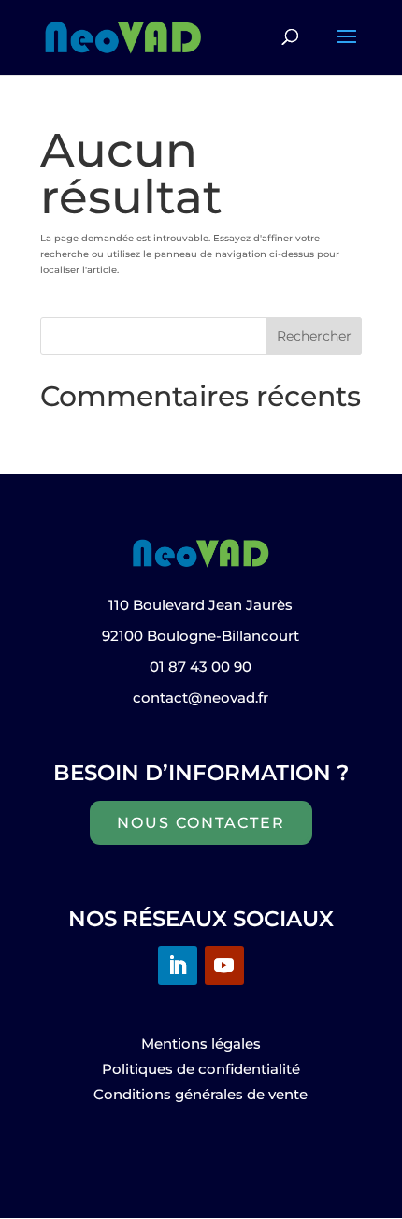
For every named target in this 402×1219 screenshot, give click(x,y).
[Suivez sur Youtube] (224, 965)
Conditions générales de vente (200, 1094)
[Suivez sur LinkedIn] (177, 965)
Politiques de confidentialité (201, 1069)
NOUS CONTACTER (201, 823)
